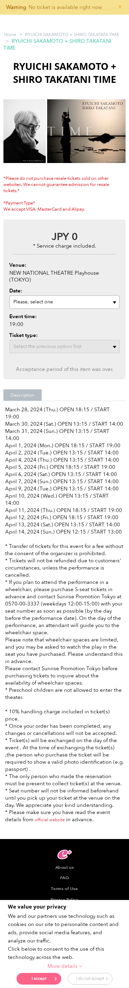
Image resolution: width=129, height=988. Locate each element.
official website (50, 820)
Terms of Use (64, 888)
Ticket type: (23, 335)
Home (10, 35)
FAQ (64, 877)
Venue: (17, 265)
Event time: (23, 316)
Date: (15, 290)
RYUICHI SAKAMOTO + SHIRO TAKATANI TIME (72, 35)
